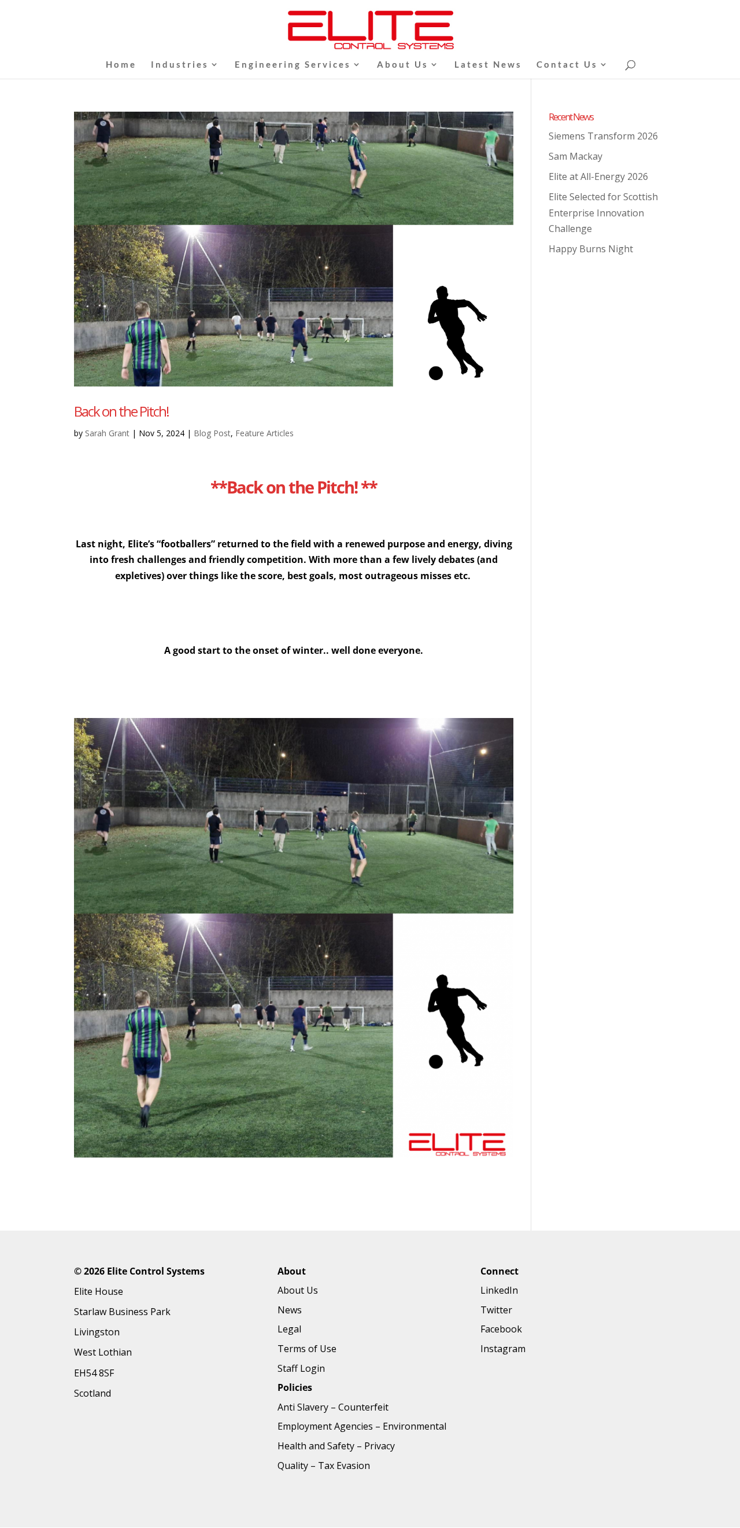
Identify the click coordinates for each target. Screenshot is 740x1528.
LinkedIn (499, 1290)
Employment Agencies (325, 1426)
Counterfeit (363, 1407)
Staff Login (301, 1368)
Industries (180, 64)
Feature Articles (264, 433)
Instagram (503, 1348)
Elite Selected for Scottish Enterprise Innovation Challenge (603, 212)
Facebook (501, 1329)
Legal (289, 1329)
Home (121, 64)
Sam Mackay (575, 156)
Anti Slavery (303, 1407)
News (290, 1310)
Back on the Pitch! (121, 411)
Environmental (414, 1426)
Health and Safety (316, 1445)
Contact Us (567, 64)
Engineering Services (293, 64)
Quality (293, 1465)
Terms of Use (307, 1348)
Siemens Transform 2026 (603, 136)
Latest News (488, 64)
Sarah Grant (107, 433)
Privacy (379, 1445)
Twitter (496, 1310)
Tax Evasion (344, 1465)
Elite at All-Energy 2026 (598, 176)
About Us (402, 64)
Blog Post (212, 433)
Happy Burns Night (591, 248)
